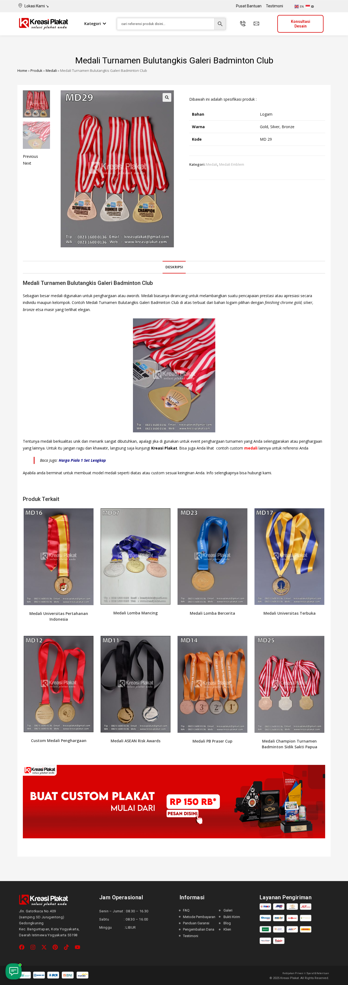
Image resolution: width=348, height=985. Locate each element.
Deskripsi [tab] (174, 267)
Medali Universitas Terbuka (289, 613)
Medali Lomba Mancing (135, 612)
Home (22, 70)
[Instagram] (33, 947)
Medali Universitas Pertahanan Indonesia (58, 616)
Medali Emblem (231, 164)
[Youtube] (77, 947)
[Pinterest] (55, 947)
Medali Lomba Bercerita (212, 613)
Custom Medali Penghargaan (58, 740)
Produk (36, 70)
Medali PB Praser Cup (212, 741)
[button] (167, 97)
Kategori (92, 23)
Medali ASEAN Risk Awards (135, 740)
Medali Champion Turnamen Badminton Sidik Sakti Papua (289, 743)
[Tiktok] (66, 947)
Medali (51, 70)
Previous (30, 156)
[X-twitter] (44, 947)
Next (27, 163)
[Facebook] (22, 947)
